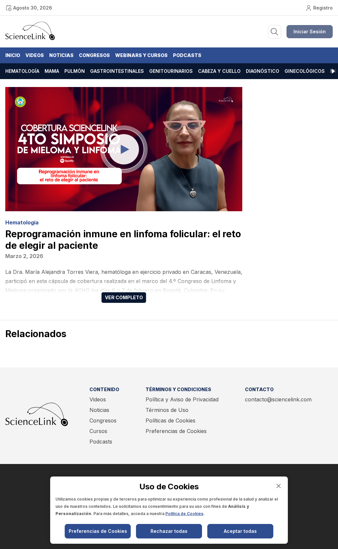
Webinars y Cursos (141, 55)
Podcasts (187, 55)
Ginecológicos (305, 71)
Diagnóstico (262, 71)
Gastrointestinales (117, 71)
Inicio (12, 55)
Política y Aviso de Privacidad (182, 399)
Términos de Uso (167, 410)
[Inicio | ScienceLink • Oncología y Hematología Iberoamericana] (30, 38)
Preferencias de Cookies (176, 431)
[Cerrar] (278, 486)
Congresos (94, 55)
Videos (34, 55)
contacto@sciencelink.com (278, 399)
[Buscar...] (274, 32)
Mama (52, 71)
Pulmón (74, 71)
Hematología (22, 71)
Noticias (61, 55)
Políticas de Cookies (170, 420)
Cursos (98, 431)
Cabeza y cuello (219, 71)
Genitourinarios (171, 71)
